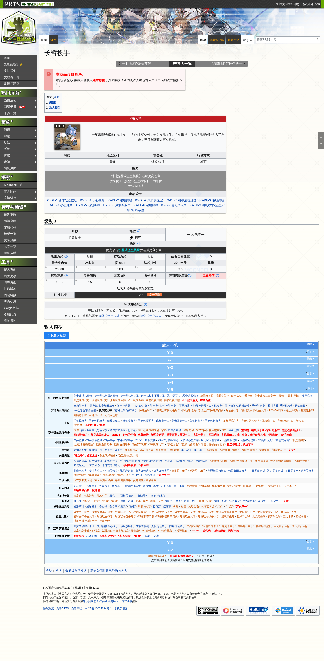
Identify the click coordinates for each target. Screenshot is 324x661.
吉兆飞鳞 (166, 485)
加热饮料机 (142, 526)
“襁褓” (132, 506)
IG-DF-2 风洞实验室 (149, 200)
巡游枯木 (91, 506)
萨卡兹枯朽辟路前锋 (106, 395)
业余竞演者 (80, 470)
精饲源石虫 (95, 450)
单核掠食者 (80, 420)
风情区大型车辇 (210, 440)
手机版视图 (121, 608)
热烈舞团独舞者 (217, 470)
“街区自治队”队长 (197, 461)
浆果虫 (108, 450)
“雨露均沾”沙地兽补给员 (192, 405)
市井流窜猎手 (125, 440)
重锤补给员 (258, 405)
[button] (247, 39)
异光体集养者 (179, 420)
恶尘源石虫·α (190, 395)
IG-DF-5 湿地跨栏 (87, 205)
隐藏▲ (311, 344)
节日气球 (137, 475)
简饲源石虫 (80, 450)
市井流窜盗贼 (94, 440)
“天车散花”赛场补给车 (102, 405)
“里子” (178, 501)
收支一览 (10, 246)
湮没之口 (263, 501)
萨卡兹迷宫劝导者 (91, 430)
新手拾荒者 (95, 461)
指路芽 (157, 506)
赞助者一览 (11, 77)
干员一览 (10, 113)
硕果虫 (119, 450)
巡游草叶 (79, 506)
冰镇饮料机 (127, 526)
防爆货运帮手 (177, 526)
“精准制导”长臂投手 (227, 63)
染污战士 (186, 450)
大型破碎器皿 (248, 440)
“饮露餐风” (249, 501)
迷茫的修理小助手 (84, 526)
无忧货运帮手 (159, 526)
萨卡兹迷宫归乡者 (115, 430)
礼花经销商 (126, 470)
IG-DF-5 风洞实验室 (117, 205)
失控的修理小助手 (107, 526)
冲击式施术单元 (111, 465)
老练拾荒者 (111, 461)
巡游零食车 (307, 470)
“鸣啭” (147, 535)
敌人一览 (184, 64)
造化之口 (276, 501)
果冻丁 (113, 495)
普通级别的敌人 (76, 570)
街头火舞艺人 (143, 470)
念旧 (194, 501)
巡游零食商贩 (275, 470)
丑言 (123, 501)
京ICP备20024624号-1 (98, 608)
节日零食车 (291, 470)
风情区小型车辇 (189, 440)
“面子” (168, 501)
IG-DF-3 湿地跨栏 (211, 200)
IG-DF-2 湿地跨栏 (120, 200)
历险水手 (117, 485)
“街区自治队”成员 (175, 461)
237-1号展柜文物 (145, 440)
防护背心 (94, 465)
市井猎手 (109, 440)
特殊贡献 (10, 253)
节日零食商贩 (257, 470)
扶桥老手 (91, 485)
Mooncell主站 (13, 185)
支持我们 (10, 70)
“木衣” (156, 535)
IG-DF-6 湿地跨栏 (146, 205)
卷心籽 (103, 506)
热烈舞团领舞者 (237, 470)
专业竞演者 (95, 470)
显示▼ (311, 351)
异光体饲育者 (213, 420)
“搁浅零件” (143, 495)
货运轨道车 (80, 461)
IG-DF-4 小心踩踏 (60, 205)
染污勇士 (199, 450)
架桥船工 (79, 485)
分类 (49, 570)
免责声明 (76, 608)
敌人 (59, 570)
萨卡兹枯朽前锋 (83, 395)
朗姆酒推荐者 (151, 485)
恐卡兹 (132, 430)
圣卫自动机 (174, 430)
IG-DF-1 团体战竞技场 (61, 200)
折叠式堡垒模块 (109, 316)
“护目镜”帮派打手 (152, 461)
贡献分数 (10, 240)
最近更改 (10, 214)
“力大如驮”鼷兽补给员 (145, 405)
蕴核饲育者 (196, 420)
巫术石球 (91, 535)
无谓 (224, 501)
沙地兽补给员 (168, 405)
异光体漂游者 (146, 420)
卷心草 (113, 506)
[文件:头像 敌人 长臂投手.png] (67, 137)
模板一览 (10, 233)
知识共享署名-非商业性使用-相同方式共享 (107, 601)
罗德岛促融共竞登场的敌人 (108, 570)
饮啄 (216, 501)
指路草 (167, 506)
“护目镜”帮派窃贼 (130, 461)
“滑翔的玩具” (265, 440)
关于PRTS (62, 608)
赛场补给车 (80, 405)
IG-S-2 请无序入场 (174, 205)
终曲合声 (233, 430)
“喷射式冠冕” (282, 440)
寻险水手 (104, 485)
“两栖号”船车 (126, 495)
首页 (7, 58)
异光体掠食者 (97, 420)
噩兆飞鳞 (179, 485)
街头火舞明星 (161, 470)
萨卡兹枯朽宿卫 (129, 395)
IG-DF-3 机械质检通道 (181, 200)
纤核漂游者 (129, 420)
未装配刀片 (80, 465)
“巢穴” (123, 506)
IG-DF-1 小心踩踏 (92, 200)
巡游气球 (150, 475)
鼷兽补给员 (123, 405)
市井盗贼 (79, 440)
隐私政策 (48, 608)
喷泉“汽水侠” (158, 495)
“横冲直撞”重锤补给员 (280, 405)
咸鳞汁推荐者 (133, 485)
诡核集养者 (162, 420)
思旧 (186, 501)
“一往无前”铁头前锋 (136, 63)
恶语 (130, 501)
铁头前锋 (300, 405)
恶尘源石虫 (173, 395)
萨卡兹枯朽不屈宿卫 (153, 395)
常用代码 (10, 227)
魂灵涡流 (307, 395)
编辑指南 (10, 221)
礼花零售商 (111, 470)
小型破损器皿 (230, 440)
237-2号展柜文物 (168, 440)
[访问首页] (18, 28)
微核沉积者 (113, 420)
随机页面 (10, 168)
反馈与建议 (11, 83)
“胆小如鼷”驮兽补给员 (237, 405)
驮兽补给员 (215, 405)
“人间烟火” (235, 501)
